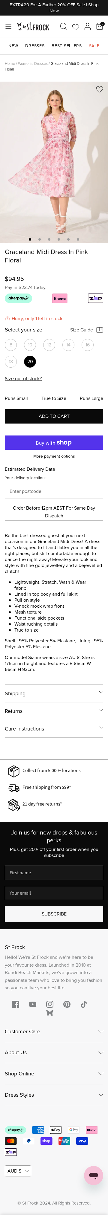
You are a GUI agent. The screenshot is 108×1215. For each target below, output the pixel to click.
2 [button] (39, 239)
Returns (13, 711)
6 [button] (78, 239)
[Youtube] (32, 1004)
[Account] (87, 26)
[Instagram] (49, 1004)
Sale (94, 46)
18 (11, 361)
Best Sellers (67, 46)
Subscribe (54, 913)
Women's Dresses (33, 63)
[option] (54, 162)
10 (30, 344)
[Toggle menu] (8, 26)
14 (68, 344)
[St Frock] (33, 26)
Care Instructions (24, 729)
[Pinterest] (66, 1004)
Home (10, 63)
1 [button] (30, 239)
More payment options (54, 456)
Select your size (23, 330)
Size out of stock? (23, 378)
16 (88, 344)
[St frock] (49, 1013)
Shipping (15, 693)
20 (30, 361)
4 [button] (59, 239)
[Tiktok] (84, 1004)
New (13, 46)
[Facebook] (15, 1004)
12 (49, 344)
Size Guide (81, 329)
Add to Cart (54, 416)
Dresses (34, 46)
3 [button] (49, 239)
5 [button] (68, 239)
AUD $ (14, 1170)
